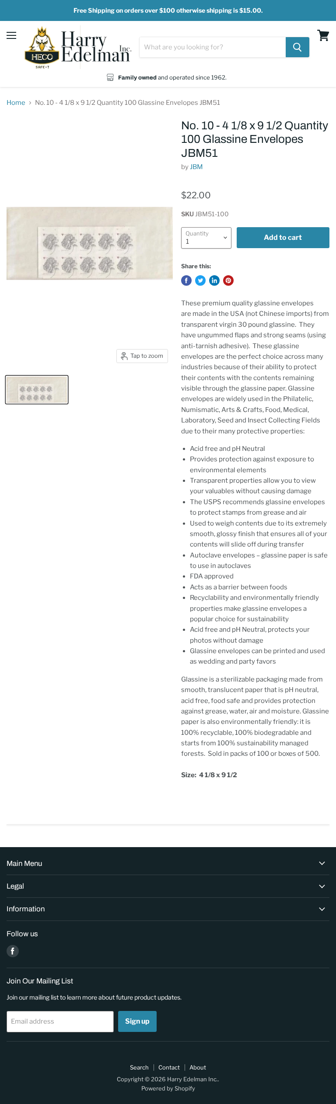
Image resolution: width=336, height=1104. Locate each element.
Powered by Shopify (168, 1088)
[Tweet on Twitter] (200, 280)
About (197, 1067)
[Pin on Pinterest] (228, 280)
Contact (169, 1067)
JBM (196, 167)
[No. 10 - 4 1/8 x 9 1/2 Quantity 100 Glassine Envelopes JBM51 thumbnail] (37, 390)
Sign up (137, 1021)
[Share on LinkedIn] (214, 280)
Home (16, 103)
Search (139, 1067)
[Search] (297, 47)
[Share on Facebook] (186, 280)
